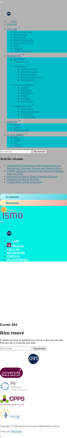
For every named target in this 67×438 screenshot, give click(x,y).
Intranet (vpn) (20, 34)
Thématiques (20, 66)
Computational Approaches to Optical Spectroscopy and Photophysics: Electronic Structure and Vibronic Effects (34, 167)
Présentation (20, 37)
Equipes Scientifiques (24, 85)
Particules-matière (29, 71)
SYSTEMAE (27, 101)
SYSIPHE (26, 98)
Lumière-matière (29, 69)
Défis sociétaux (28, 80)
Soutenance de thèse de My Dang (23, 179)
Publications (20, 58)
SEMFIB (18, 146)
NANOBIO (26, 90)
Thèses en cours (21, 61)
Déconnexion (12, 203)
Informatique (27, 114)
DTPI (16, 137)
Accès (16, 45)
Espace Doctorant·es (24, 43)
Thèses (17, 127)
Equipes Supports (22, 106)
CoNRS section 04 (23, 51)
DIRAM (25, 87)
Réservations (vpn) (23, 32)
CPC (16, 143)
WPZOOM (16, 431)
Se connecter (12, 197)
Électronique (27, 109)
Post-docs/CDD (21, 130)
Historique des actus (23, 40)
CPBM (17, 140)
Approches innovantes (31, 77)
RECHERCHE (14, 56)
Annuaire (18, 48)
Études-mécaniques (30, 111)
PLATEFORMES (15, 135)
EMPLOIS (12, 122)
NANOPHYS (27, 93)
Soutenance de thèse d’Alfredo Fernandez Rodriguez (32, 176)
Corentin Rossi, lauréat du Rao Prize (24, 182)
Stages (17, 124)
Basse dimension (29, 74)
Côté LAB (12, 29)
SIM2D (24, 96)
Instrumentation (28, 117)
